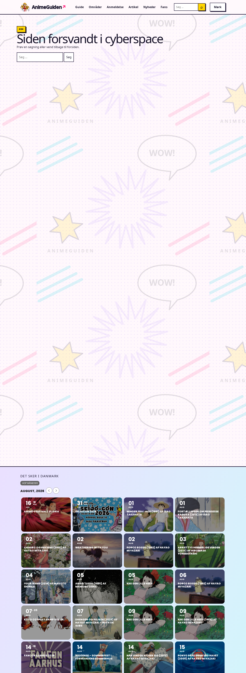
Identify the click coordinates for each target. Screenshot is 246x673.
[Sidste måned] (49, 490)
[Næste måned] (56, 490)
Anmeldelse (115, 7)
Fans (164, 7)
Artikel (133, 7)
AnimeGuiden (49, 7)
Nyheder (149, 7)
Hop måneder (30, 483)
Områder (95, 7)
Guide (79, 7)
